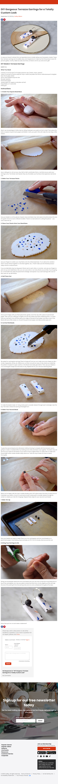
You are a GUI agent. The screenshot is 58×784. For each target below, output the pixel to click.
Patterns (4, 748)
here (18, 634)
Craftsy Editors (18, 16)
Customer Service (7, 754)
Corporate (4, 756)
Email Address (17, 645)
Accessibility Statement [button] (7, 775)
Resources (4, 752)
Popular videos (6, 747)
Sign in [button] (27, 640)
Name (6, 644)
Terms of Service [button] (25, 774)
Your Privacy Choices (22, 775)
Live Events (5, 750)
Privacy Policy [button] (36, 774)
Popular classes (6, 745)
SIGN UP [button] (40, 720)
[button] (2, 19)
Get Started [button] (46, 748)
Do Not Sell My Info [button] (48, 774)
